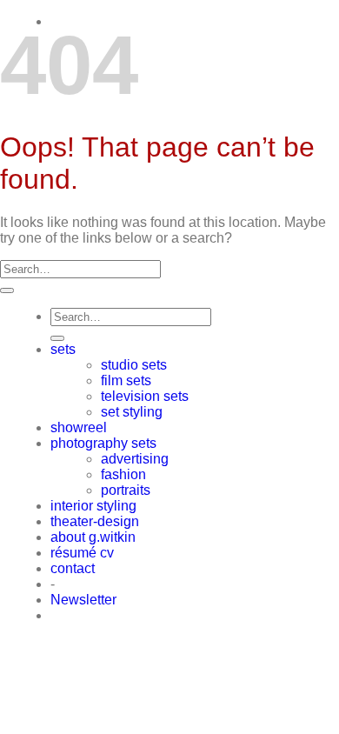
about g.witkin (93, 537)
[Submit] (7, 290)
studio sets (134, 364)
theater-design (94, 521)
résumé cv (82, 552)
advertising (135, 458)
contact (72, 568)
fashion (123, 474)
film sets (126, 380)
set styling (132, 411)
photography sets (103, 443)
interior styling (93, 505)
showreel (78, 427)
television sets (145, 396)
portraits (125, 490)
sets (63, 349)
